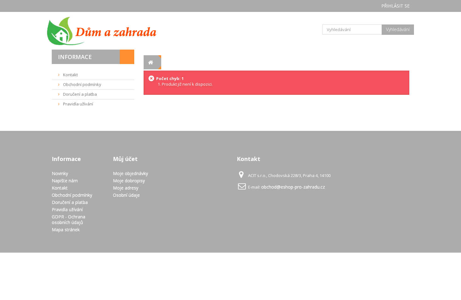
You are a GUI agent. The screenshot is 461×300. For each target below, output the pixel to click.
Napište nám (65, 181)
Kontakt (70, 75)
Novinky (60, 173)
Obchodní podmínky (81, 84)
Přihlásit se (395, 6)
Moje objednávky (130, 173)
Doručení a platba (79, 94)
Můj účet (125, 159)
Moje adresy (125, 188)
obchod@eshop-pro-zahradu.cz (293, 187)
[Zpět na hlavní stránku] (151, 62)
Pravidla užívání (77, 104)
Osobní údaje (126, 195)
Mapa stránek (66, 230)
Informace (75, 57)
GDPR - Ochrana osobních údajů (68, 219)
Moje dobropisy (129, 181)
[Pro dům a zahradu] (108, 30)
